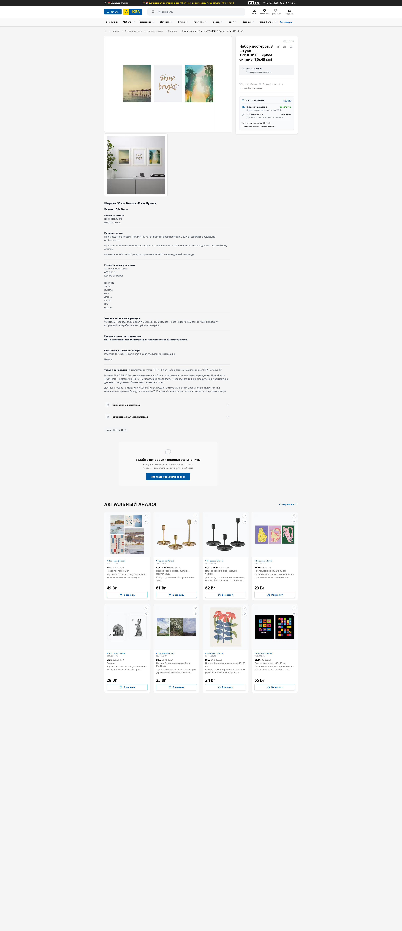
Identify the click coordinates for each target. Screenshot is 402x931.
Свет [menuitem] (231, 21)
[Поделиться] (278, 47)
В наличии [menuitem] (112, 21)
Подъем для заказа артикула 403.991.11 (259, 126)
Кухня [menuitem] (181, 21)
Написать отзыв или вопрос (168, 476)
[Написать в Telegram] (264, 2)
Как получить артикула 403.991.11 (256, 123)
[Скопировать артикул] (125, 430)
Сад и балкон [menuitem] (266, 21)
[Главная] (105, 31)
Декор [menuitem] (216, 21)
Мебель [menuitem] (127, 21)
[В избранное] (291, 47)
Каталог (116, 31)
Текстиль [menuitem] (198, 21)
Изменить (287, 100)
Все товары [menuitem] (286, 22)
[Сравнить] (285, 47)
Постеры (172, 31)
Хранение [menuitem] (145, 21)
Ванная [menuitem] (247, 21)
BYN (251, 3)
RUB (257, 3)
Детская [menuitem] (164, 21)
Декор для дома (133, 31)
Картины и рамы (155, 31)
